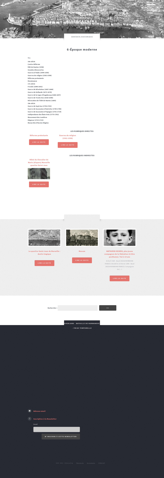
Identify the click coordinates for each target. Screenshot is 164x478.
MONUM (117, 7)
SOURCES (140, 7)
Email (35, 424)
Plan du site (80, 463)
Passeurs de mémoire (101, 7)
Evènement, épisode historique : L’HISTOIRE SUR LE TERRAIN (65, 7)
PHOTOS (34, 7)
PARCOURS (128, 7)
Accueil (8, 7)
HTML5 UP (101, 463)
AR (61, 12)
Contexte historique (82, 37)
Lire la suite (39, 142)
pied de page (99, 12)
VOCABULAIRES (72, 12)
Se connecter (91, 463)
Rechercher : (52, 308)
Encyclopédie (21, 7)
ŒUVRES (86, 12)
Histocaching (82, 21)
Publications (154, 7)
